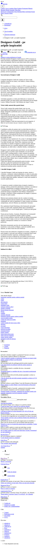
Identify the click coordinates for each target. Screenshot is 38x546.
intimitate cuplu (5, 305)
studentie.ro (7, 529)
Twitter (6, 346)
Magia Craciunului (6, 461)
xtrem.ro (6, 531)
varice (2, 299)
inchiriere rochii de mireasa (8, 339)
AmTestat (28, 11)
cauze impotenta (5, 327)
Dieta (15, 8)
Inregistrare (7, 25)
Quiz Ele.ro (4, 440)
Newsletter (7, 515)
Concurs (6, 13)
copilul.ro (7, 536)
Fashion (19, 8)
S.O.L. (6, 517)
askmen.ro (7, 525)
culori (2, 300)
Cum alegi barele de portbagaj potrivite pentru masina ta (16, 365)
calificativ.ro (7, 526)
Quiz (15, 11)
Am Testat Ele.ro (5, 446)
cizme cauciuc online (6, 337)
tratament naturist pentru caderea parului (12, 316)
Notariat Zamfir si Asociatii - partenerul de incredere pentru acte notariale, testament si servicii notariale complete (18, 392)
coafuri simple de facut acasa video (10, 323)
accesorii (3, 326)
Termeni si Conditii (9, 505)
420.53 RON (4, 498)
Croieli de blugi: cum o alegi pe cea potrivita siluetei (15, 406)
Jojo (8, 468)
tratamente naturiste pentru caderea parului (12, 297)
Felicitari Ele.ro (5, 464)
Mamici (30, 8)
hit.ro (5, 528)
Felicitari (19, 11)
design (2, 311)
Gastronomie (10, 11)
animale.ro (7, 523)
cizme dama (4, 303)
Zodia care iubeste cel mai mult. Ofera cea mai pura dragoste (17, 483)
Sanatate (12, 10)
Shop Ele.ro (4, 496)
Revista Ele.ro (5, 434)
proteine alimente (5, 315)
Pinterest (6, 348)
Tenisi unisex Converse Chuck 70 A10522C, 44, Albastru (17, 494)
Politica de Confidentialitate (12, 506)
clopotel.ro (7, 537)
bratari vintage (5, 332)
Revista (5, 4)
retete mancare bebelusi (7, 335)
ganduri (3, 447)
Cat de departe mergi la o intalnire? (10, 437)
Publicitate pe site (9, 514)
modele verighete (5, 308)
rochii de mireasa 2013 (7, 307)
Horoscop (4, 11)
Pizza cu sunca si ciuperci (8, 488)
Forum (33, 11)
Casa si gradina (9, 8)
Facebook (7, 345)
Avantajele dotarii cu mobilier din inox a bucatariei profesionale (18, 371)
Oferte (11, 13)
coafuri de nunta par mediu (8, 319)
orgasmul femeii (5, 331)
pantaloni (3, 321)
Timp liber (18, 10)
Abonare (3, 401)
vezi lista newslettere (6, 403)
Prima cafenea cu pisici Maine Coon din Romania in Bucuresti (18, 385)
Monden (3, 10)
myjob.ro (6, 534)
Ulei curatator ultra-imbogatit (9, 443)
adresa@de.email (22, 399)
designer (3, 324)
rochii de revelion (5, 329)
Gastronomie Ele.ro (6, 491)
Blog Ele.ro (4, 458)
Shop (2, 13)
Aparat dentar (11, 476)
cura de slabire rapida (7, 318)
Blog (23, 11)
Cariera (3, 8)
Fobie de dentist (11, 472)
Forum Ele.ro (4, 479)
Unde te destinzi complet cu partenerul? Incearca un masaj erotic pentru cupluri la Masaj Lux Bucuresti (18, 358)
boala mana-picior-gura (7, 334)
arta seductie (4, 302)
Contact (6, 512)
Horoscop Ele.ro (5, 485)
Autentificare (7, 23)
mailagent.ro (7, 533)
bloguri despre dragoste (7, 310)
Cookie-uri (7, 503)
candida (3, 313)
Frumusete (25, 8)
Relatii (8, 10)
